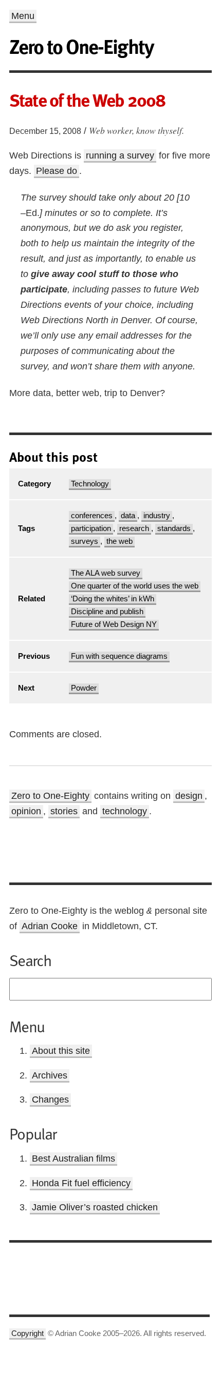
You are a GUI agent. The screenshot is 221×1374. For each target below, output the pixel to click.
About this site (61, 1051)
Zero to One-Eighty (50, 796)
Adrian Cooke (50, 926)
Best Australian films (73, 1158)
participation (91, 528)
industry (156, 516)
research (134, 528)
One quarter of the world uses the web (134, 586)
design (188, 796)
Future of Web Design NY (114, 624)
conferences (92, 516)
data (128, 516)
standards (174, 528)
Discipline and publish (107, 611)
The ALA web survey (105, 573)
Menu (22, 16)
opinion (26, 811)
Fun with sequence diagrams (119, 656)
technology (124, 811)
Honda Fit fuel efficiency (81, 1183)
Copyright (27, 1333)
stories (64, 811)
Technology (90, 484)
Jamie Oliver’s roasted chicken (95, 1207)
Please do (56, 171)
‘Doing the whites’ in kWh (112, 599)
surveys (84, 541)
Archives (49, 1075)
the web (119, 541)
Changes (50, 1099)
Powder (84, 688)
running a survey (120, 155)
